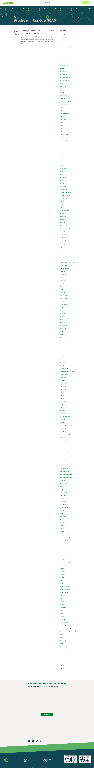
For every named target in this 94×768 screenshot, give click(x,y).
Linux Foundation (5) (65, 416)
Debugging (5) (63, 225)
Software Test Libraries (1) (66, 592)
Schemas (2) (63, 571)
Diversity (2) (63, 241)
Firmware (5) (63, 274)
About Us (22, 2)
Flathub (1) (62, 277)
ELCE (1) (62, 250)
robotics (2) (62, 553)
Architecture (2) (63, 56)
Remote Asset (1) (64, 534)
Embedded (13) (63, 259)
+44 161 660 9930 (53, 686)
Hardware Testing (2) (65, 344)
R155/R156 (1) (63, 522)
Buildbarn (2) (63, 116)
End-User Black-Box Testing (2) (67, 262)
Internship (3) (63, 377)
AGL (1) (61, 41)
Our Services (35, 2)
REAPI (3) (62, 528)
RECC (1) (62, 531)
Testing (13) (62, 610)
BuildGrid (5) (63, 125)
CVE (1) (61, 207)
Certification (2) (63, 147)
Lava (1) (62, 407)
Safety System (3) (64, 565)
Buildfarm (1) (63, 122)
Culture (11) (62, 204)
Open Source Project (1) (65, 471)
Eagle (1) (62, 247)
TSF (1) (61, 634)
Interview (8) (63, 383)
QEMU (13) (62, 516)
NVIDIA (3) (62, 462)
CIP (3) (61, 159)
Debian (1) (62, 222)
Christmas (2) (63, 150)
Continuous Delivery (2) (65, 192)
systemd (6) (63, 604)
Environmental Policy (46, 759)
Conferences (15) (64, 189)
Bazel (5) (62, 89)
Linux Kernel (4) (64, 419)
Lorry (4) (62, 431)
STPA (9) (62, 601)
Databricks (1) (63, 216)
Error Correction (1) (64, 268)
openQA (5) (62, 480)
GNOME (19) (63, 322)
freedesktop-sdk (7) (64, 304)
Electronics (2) (63, 256)
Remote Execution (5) (65, 537)
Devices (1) (62, 231)
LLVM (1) (62, 422)
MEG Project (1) (63, 450)
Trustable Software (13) (65, 628)
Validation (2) (63, 650)
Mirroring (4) (63, 456)
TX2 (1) (61, 637)
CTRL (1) (62, 201)
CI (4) (61, 153)
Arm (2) (62, 59)
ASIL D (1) (62, 62)
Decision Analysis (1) (65, 228)
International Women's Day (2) (67, 371)
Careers (25, 761)
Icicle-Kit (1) (63, 359)
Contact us (47, 714)
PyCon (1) (62, 510)
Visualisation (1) (63, 653)
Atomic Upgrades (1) (65, 65)
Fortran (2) (62, 286)
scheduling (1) (63, 568)
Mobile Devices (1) (64, 459)
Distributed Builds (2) (65, 237)
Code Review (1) (64, 177)
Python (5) (62, 513)
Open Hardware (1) (64, 465)
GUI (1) (61, 334)
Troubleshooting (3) (64, 622)
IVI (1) (61, 392)
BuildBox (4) (63, 119)
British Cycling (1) (64, 104)
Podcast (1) (62, 498)
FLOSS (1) (62, 283)
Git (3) (61, 310)
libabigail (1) (63, 410)
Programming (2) (64, 504)
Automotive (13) (63, 74)
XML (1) (62, 659)
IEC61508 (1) (63, 365)
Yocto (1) (62, 665)
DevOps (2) (62, 234)
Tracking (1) (62, 619)
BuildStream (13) (64, 134)
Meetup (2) (62, 447)
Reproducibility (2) (64, 541)
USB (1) (61, 644)
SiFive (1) (62, 580)
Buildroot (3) (63, 128)
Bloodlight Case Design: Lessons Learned (37, 31)
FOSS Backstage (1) (64, 295)
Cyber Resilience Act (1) (65, 210)
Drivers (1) (62, 244)
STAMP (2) (62, 595)
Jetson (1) (62, 395)
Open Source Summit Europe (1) (67, 477)
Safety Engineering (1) (65, 562)
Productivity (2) (63, 501)
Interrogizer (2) (63, 380)
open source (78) (64, 468)
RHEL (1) (62, 547)
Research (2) (63, 544)
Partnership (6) (63, 489)
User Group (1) (63, 647)
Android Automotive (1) (65, 47)
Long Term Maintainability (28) (67, 425)
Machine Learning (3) (65, 434)
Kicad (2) (62, 404)
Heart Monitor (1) (64, 347)
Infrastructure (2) (64, 368)
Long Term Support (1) (65, 428)
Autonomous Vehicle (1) (65, 80)
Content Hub (73, 2)
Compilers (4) (63, 186)
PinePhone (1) (63, 495)
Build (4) (62, 110)
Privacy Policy (45, 760)
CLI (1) (61, 162)
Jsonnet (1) (62, 398)
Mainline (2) (63, 438)
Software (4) (63, 583)
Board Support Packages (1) (66, 101)
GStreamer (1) (63, 328)
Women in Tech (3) (64, 656)
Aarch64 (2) (63, 35)
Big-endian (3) (63, 95)
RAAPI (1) (62, 525)
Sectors (60, 2)
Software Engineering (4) (66, 589)
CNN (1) (62, 174)
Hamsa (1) (62, 337)
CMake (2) (62, 171)
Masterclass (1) (63, 441)
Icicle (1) (62, 356)
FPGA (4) (62, 301)
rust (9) (61, 556)
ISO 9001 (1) (63, 389)
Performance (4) (64, 492)
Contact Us (44, 761)
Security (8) (63, 574)
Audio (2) (62, 68)
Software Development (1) (66, 586)
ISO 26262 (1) (63, 386)
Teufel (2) (62, 613)
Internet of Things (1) (65, 374)
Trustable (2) (63, 625)
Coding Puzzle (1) (64, 180)
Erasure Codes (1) (64, 265)
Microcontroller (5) (64, 453)
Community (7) (63, 183)
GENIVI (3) (62, 307)
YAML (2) (62, 662)
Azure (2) (62, 83)
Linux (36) (62, 413)
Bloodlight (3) (63, 98)
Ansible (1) (62, 50)
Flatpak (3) (62, 280)
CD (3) (61, 144)
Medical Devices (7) (64, 444)
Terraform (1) (63, 607)
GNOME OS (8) (63, 325)
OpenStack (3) (63, 486)
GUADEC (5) (63, 331)
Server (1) (62, 577)
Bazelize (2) (63, 92)
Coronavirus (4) (63, 198)
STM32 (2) (62, 598)
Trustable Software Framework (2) (68, 631)
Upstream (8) (63, 640)
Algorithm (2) (63, 44)
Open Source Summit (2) (66, 474)
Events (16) (62, 271)
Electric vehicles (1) (64, 253)
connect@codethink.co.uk (37, 686)
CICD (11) (62, 156)
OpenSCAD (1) (63, 483)
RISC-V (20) (63, 550)
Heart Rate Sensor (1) (65, 350)
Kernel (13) (62, 401)
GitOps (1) (62, 319)
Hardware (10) (63, 341)
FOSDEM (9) (63, 289)
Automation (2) (63, 71)
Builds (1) (62, 131)
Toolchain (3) (63, 616)
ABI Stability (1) (63, 38)
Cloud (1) (62, 165)
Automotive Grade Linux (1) (66, 77)
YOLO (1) (62, 668)
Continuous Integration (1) (66, 195)
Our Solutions (48, 2)
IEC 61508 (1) (63, 362)
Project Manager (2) (64, 507)
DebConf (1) (63, 219)
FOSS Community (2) (65, 298)
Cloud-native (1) (64, 168)
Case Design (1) (63, 141)
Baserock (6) (63, 86)
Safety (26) (62, 559)
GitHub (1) (62, 313)
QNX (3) (62, 519)
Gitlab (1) (62, 316)
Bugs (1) (62, 107)
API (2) (61, 53)
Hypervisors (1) (63, 353)
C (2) (61, 138)
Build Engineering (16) (65, 113)
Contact (85, 2)
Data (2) (62, 213)
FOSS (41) (62, 292)
